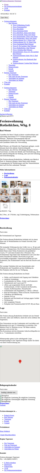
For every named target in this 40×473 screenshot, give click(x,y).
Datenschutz (8, 466)
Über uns (7, 82)
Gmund (11, 71)
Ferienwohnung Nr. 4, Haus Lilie (24, 40)
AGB (6, 8)
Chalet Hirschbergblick (8, 435)
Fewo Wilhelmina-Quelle (21, 25)
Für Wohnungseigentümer (13, 6)
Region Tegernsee (10, 73)
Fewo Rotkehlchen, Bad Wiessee (24, 48)
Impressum (8, 464)
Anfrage (3, 405)
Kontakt (7, 10)
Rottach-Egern (13, 67)
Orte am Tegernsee (10, 445)
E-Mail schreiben (10, 463)
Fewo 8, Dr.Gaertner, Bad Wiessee (24, 46)
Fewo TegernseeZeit (20, 27)
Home (6, 4)
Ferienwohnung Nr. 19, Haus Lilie (24, 42)
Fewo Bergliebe (18, 29)
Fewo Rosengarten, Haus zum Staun (25, 36)
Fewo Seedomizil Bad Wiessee (23, 44)
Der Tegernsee (13, 75)
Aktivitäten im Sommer (16, 78)
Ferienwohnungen (10, 21)
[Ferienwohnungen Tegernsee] (10, 1)
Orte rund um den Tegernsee (18, 76)
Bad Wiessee (13, 23)
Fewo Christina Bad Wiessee (22, 50)
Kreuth (11, 69)
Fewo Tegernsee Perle (20, 31)
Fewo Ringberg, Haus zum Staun (24, 33)
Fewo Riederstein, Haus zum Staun (25, 38)
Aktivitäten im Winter (16, 80)
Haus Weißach (5, 431)
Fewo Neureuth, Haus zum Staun (24, 35)
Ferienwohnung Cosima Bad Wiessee (25, 63)
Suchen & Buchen (6, 114)
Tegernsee (12, 65)
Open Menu (4, 17)
